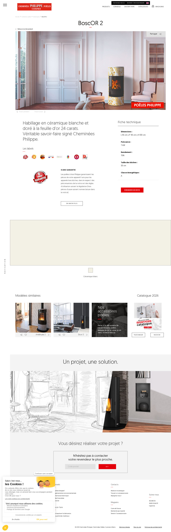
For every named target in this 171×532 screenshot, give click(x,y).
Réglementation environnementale (65, 493)
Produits (106, 7)
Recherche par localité (118, 511)
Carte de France (116, 508)
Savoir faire (129, 7)
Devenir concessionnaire (135, 3)
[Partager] (21, 335)
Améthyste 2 (41, 335)
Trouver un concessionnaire (119, 493)
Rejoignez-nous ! (119, 3)
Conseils (117, 7)
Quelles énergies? (59, 491)
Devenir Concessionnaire (118, 513)
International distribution (148, 3)
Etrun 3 (81, 335)
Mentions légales (124, 527)
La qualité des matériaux (61, 516)
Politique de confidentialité (153, 527)
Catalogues (143, 7)
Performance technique (61, 496)
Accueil (17, 17)
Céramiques (36, 17)
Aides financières (59, 498)
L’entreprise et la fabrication (62, 513)
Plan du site (137, 527)
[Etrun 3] (71, 320)
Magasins (159, 7)
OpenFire (152, 506)
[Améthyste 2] (33, 320)
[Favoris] (25, 335)
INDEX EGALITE (153, 503)
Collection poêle (26, 17)
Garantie (56, 501)
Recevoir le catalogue (117, 491)
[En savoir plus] (49, 335)
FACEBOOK (152, 501)
